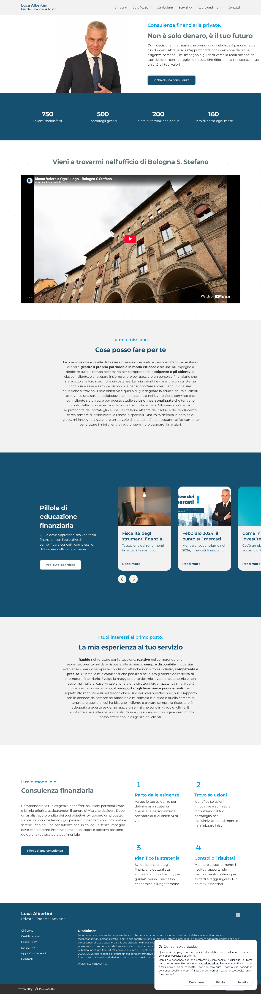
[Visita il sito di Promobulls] (45, 989)
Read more (131, 564)
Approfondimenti (210, 7)
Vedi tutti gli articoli (60, 565)
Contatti (234, 7)
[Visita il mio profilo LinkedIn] (238, 916)
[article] (144, 529)
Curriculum (165, 7)
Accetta (242, 982)
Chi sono (121, 7)
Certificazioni (142, 7)
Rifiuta (220, 982)
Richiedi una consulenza (171, 80)
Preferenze (196, 982)
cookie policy (210, 963)
